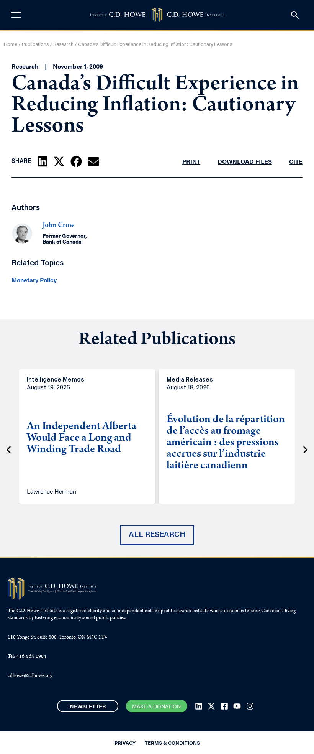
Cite (296, 161)
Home (10, 44)
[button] (42, 161)
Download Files (245, 161)
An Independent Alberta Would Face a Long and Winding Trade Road (81, 438)
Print (191, 161)
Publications (35, 44)
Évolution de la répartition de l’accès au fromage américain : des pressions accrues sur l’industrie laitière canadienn (226, 443)
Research (63, 44)
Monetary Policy (34, 280)
